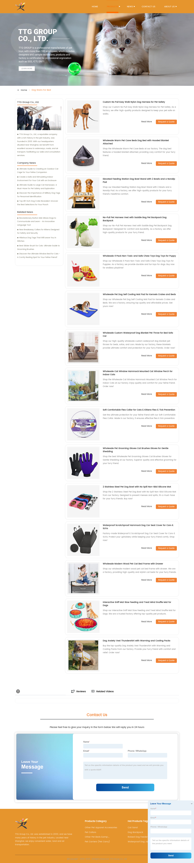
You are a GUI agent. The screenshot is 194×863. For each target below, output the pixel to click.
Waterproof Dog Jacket (140, 841)
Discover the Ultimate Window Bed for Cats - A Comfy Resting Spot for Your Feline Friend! (38, 255)
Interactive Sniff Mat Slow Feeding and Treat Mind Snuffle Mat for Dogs (137, 604)
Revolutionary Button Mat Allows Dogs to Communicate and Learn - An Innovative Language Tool (36, 222)
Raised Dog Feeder (138, 836)
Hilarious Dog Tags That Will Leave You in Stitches (36, 239)
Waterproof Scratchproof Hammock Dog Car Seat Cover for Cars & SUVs (138, 527)
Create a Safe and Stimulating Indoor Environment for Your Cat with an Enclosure (36, 178)
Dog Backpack (135, 832)
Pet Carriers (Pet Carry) (97, 841)
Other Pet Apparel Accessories (101, 827)
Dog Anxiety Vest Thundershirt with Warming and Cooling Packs (136, 640)
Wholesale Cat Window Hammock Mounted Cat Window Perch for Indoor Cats (137, 373)
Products (112, 6)
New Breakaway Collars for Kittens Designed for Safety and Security (38, 231)
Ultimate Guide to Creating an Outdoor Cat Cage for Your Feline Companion (37, 170)
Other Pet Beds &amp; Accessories (96, 836)
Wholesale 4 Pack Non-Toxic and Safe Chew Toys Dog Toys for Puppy (139, 256)
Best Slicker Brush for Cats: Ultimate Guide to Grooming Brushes (38, 247)
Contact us (148, 6)
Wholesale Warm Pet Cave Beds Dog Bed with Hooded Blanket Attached (136, 142)
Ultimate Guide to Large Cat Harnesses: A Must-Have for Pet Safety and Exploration (37, 186)
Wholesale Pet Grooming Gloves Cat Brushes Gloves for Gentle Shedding (135, 450)
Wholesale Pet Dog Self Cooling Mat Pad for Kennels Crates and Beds (139, 294)
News (130, 6)
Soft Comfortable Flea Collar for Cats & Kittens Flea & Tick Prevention (139, 410)
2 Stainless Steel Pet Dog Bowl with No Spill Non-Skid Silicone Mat (137, 486)
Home (95, 6)
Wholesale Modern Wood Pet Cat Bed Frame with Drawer (133, 563)
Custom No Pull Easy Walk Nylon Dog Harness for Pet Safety (134, 102)
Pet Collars (90, 832)
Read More (146, 121)
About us (169, 6)
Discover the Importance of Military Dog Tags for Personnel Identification (38, 194)
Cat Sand (133, 827)
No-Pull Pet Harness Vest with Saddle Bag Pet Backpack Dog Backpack (135, 219)
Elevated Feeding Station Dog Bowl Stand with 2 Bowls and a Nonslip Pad (139, 180)
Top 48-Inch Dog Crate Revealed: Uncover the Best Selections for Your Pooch (37, 203)
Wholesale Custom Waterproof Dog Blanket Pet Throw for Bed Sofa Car (138, 334)
